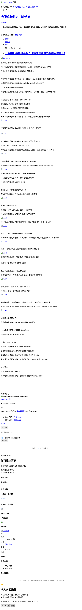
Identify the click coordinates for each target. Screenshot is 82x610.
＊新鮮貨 (17, 420)
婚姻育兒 (18, 35)
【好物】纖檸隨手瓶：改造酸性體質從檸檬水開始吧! (35, 53)
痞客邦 (19, 411)
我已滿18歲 (5, 606)
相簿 (7, 39)
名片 (7, 44)
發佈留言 (4, 440)
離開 (12, 606)
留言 (24, 411)
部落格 (7, 42)
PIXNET (25, 580)
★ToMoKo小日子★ (16, 16)
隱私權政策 (53, 580)
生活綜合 (17, 417)
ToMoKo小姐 (6, 399)
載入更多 (4, 427)
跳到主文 (4, 22)
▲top (3, 423)
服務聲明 (61, 580)
